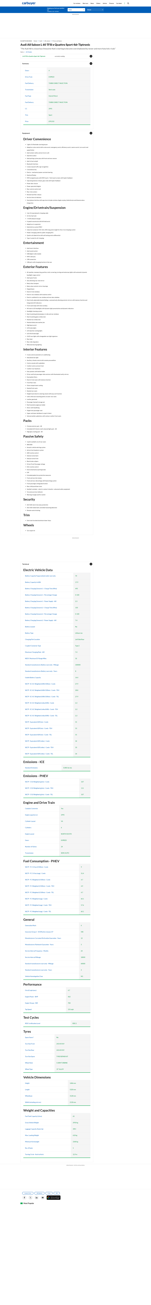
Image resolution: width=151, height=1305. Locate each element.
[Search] (128, 3)
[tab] (57, 63)
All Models (29, 52)
